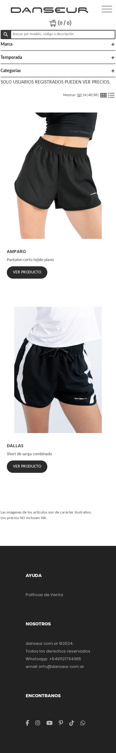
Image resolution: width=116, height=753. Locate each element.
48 (90, 95)
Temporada (58, 57)
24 (84, 95)
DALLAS (15, 445)
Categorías (58, 70)
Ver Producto (27, 272)
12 (79, 95)
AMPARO (16, 251)
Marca (58, 44)
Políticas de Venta (44, 595)
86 (95, 95)
